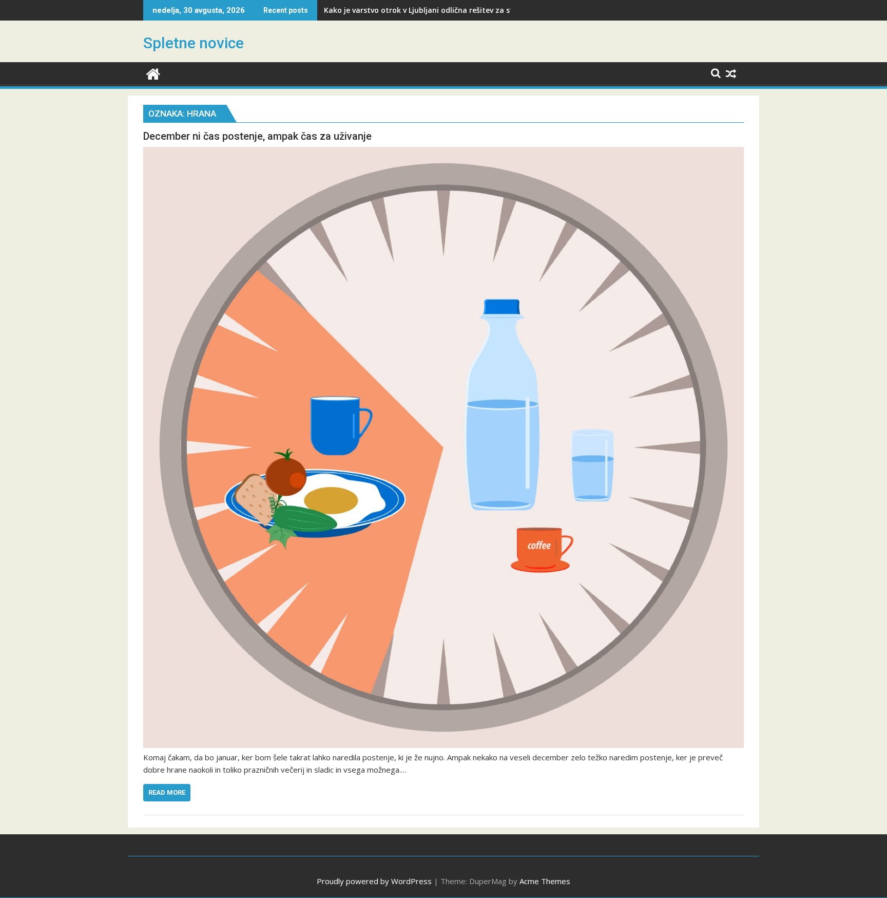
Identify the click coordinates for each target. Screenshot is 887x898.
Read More (166, 792)
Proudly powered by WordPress (374, 881)
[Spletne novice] (153, 73)
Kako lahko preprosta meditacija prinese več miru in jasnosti (433, 10)
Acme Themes (544, 881)
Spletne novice (193, 43)
